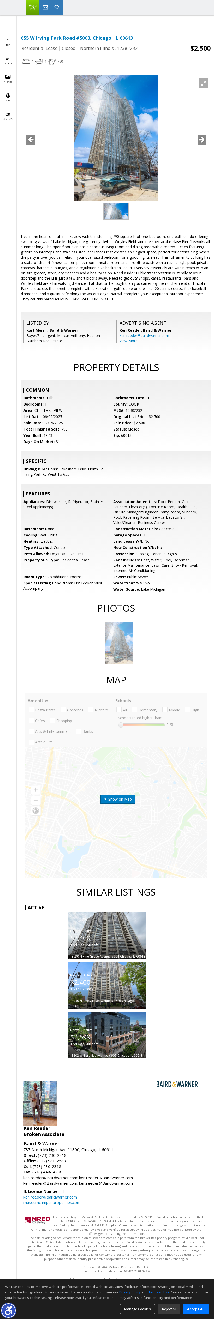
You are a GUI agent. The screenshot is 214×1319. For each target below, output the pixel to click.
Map (7, 100)
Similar (7, 118)
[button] (8, 1310)
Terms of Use (159, 1292)
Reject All (169, 1308)
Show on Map (119, 799)
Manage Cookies (137, 1308)
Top (8, 44)
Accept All (196, 1308)
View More (129, 340)
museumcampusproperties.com (51, 1202)
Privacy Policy (130, 1292)
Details (7, 63)
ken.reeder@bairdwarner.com (144, 335)
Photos (7, 81)
